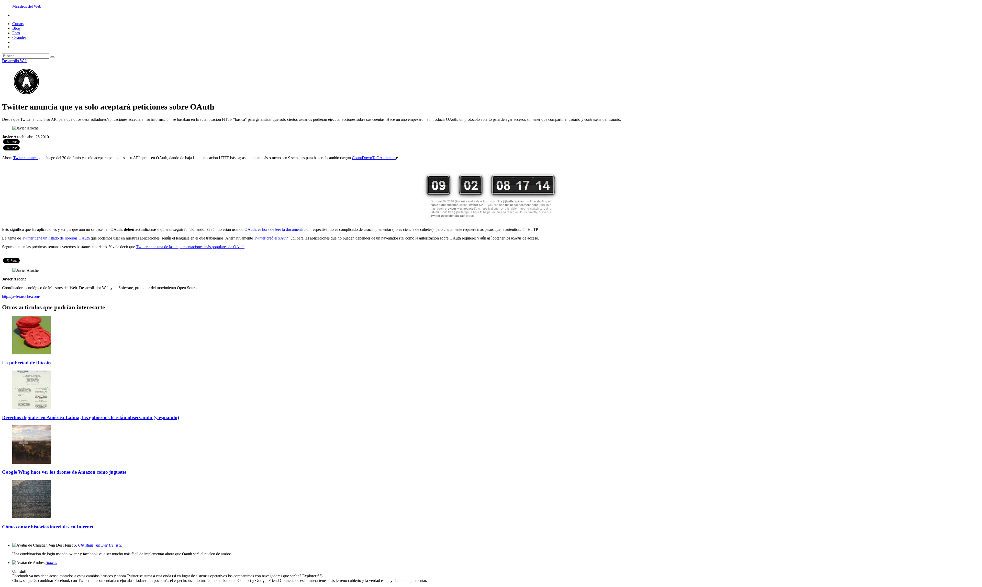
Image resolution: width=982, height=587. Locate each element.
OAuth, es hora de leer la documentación (277, 229)
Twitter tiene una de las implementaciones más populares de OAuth (190, 247)
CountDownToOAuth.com (374, 158)
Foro (16, 33)
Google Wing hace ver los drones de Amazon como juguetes (64, 472)
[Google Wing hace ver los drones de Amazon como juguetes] (31, 462)
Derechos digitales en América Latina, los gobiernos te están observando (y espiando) (90, 417)
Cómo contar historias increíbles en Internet (47, 526)
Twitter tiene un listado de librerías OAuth (56, 238)
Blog (16, 28)
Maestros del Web (26, 6)
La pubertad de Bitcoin (26, 362)
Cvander (19, 37)
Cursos (18, 23)
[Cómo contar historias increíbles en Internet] (31, 517)
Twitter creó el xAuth (271, 238)
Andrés (51, 562)
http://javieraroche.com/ (21, 296)
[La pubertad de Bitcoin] (31, 353)
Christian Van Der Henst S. (100, 545)
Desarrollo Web (14, 61)
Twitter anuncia (25, 158)
